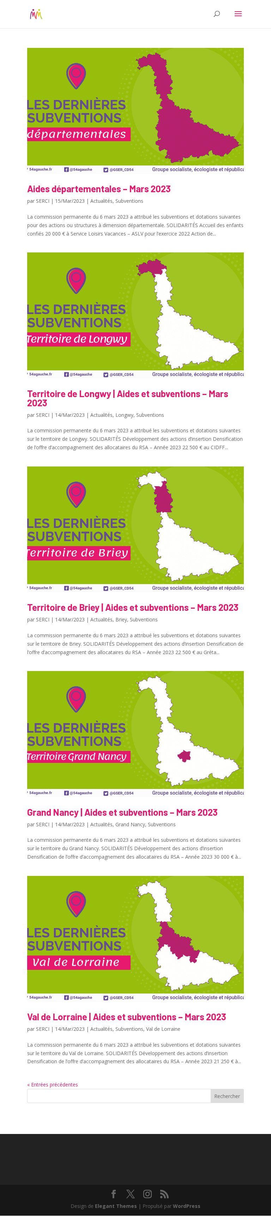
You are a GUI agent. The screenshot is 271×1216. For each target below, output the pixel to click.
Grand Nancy (130, 824)
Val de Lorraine (163, 1029)
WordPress (186, 1206)
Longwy (124, 415)
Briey (121, 619)
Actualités (101, 201)
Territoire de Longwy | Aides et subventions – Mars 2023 (127, 398)
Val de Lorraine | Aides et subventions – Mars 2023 (126, 1016)
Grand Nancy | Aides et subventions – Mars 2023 (122, 812)
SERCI (42, 201)
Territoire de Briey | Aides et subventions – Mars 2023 (133, 607)
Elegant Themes (116, 1206)
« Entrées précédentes (52, 1084)
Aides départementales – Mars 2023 (99, 188)
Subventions (129, 201)
